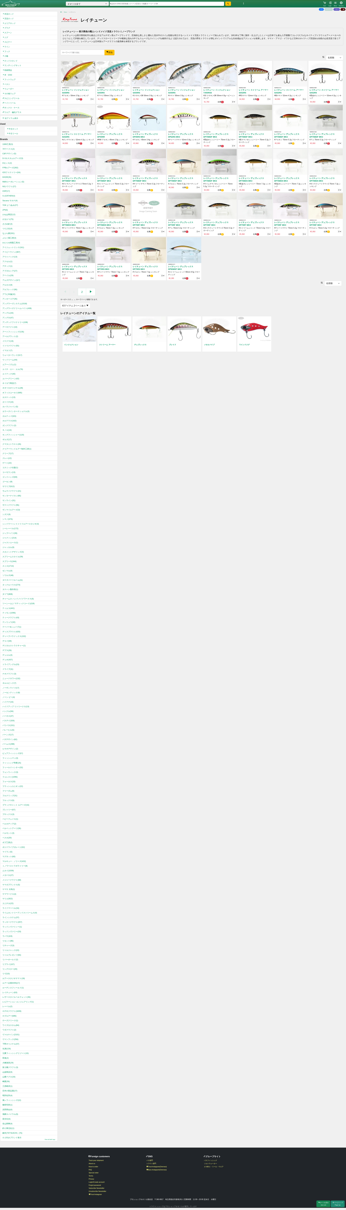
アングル (8, 313)
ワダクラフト (9, 1030)
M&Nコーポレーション (13, 182)
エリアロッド (10, 23)
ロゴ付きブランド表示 (28, 1138)
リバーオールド (10, 959)
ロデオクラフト (11, 1011)
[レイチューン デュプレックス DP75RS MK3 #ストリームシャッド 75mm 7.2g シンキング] (78, 250)
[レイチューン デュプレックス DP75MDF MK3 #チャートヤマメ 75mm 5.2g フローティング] (149, 162)
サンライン (8, 500)
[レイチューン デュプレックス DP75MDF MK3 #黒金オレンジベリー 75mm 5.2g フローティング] (219, 118)
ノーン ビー (8, 697)
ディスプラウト (11, 632)
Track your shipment (96, 1160)
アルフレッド (9, 289)
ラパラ (7, 936)
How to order (93, 1167)
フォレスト (10, 777)
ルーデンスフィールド (13, 988)
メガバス (8, 875)
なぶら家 (8, 233)
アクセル (7, 261)
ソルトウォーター (210, 1164)
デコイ (7, 641)
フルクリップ (9, 795)
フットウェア (10, 79)
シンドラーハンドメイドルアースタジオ (20, 524)
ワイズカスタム (10, 1025)
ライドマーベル (10, 908)
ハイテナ (8, 702)
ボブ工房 (7, 842)
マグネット (8, 856)
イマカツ (7, 350)
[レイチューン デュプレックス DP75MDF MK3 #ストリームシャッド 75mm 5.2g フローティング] (113, 162)
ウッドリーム (9, 360)
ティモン (9, 613)
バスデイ (8, 720)
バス (321, 9)
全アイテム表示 (11, 118)
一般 (343, 9)
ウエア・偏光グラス (12, 112)
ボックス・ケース (11, 108)
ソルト (337, 9)
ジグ (6, 37)
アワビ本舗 (8, 294)
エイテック (8, 374)
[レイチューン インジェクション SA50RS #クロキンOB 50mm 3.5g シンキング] (149, 74)
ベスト (7, 84)
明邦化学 (7, 1095)
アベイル (8, 275)
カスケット (8, 397)
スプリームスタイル (12, 557)
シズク (6, 514)
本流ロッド (9, 14)
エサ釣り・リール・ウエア (213, 1167)
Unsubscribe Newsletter (97, 1191)
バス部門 (149, 1160)
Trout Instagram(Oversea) (157, 1167)
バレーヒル (8, 730)
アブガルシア (9, 271)
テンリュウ (8, 622)
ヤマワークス (9, 894)
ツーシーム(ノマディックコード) (18, 603)
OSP (6, 191)
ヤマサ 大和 (8, 889)
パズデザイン (9, 739)
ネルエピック (9, 683)
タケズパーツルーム (12, 580)
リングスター (9, 969)
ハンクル (8, 711)
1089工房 (7, 144)
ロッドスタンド (11, 61)
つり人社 (7, 228)
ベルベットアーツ (11, 828)
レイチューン (9, 992)
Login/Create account (96, 1182)
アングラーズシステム (14, 303)
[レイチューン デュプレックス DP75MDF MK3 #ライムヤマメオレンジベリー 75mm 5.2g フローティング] (219, 162)
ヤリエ (7, 899)
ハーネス (8, 716)
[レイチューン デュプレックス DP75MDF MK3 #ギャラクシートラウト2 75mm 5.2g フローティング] (78, 162)
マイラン (7, 852)
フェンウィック (10, 772)
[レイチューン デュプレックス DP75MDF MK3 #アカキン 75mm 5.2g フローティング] (290, 118)
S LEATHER (8, 196)
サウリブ (8, 486)
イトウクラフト (10, 346)
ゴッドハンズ (9, 477)
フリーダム (8, 791)
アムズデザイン (11, 280)
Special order (94, 1173)
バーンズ (8, 735)
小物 (6, 56)
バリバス (8, 725)
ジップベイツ (9, 533)
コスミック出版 (10, 467)
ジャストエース (10, 542)
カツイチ (8, 402)
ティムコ (8, 608)
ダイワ (7, 594)
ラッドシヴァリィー (12, 927)
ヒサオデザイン (10, 749)
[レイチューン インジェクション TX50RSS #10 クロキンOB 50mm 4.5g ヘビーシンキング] (219, 74)
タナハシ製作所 (10, 589)
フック (7, 51)
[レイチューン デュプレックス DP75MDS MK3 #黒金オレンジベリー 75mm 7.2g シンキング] (255, 162)
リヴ (6, 974)
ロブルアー (9, 1016)
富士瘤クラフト (10, 1067)
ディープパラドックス (14, 636)
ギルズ (7, 439)
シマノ (7, 519)
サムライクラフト (11, 491)
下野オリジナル (10, 1044)
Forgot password (95, 1185)
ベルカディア (9, 824)
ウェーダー (9, 89)
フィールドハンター (12, 767)
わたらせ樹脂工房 (11, 243)
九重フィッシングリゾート (15, 1053)
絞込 (110, 52)
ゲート (7, 463)
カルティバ (9, 416)
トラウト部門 (151, 1164)
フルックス (8, 800)
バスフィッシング (210, 1160)
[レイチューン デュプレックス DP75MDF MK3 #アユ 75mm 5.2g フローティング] (325, 118)
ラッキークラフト (12, 922)
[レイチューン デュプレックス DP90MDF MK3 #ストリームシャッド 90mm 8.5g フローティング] (184, 250)
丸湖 (6, 1049)
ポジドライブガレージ (13, 847)
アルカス (7, 285)
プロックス (8, 814)
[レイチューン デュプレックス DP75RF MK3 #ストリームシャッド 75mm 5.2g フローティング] (255, 206)
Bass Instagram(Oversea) (157, 1170)
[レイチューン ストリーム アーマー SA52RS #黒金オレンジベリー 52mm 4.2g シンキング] (325, 74)
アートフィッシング (13, 332)
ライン (7, 47)
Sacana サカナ (10, 200)
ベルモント (8, 833)
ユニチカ (8, 903)
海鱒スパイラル (10, 1114)
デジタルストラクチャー (14, 645)
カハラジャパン (10, 406)
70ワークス (8, 149)
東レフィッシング (11, 1100)
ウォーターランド (12, 355)
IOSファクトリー (11, 172)
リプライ (8, 964)
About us (92, 1164)
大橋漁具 (8, 1063)
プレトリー (8, 810)
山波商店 (7, 1072)
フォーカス (8, 781)
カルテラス (9, 421)
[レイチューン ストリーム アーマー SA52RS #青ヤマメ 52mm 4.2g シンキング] (290, 74)
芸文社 (6, 1119)
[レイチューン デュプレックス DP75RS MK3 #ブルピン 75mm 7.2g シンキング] (149, 250)
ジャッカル (8, 547)
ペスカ (7, 838)
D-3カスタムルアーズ (12, 158)
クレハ (7, 458)
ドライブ (7, 669)
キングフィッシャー (13, 435)
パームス (8, 744)
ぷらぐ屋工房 (9, 238)
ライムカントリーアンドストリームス (19, 913)
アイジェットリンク (13, 247)
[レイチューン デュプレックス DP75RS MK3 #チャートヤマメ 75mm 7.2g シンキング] (113, 250)
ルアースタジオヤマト (13, 978)
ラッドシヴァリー (11, 931)
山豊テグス (8, 1077)
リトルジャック (10, 950)
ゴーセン (7, 482)
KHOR (6, 177)
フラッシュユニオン (12, 786)
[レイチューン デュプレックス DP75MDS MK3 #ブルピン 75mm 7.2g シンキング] (113, 206)
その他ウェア (10, 93)
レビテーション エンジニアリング (18, 1002)
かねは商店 (8, 214)
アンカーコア (9, 299)
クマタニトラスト (11, 444)
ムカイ (8, 870)
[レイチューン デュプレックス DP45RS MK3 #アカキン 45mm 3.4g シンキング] (149, 118)
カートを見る (324, 1204)
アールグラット (10, 336)
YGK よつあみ (10, 205)
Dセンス (7, 163)
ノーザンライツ (10, 688)
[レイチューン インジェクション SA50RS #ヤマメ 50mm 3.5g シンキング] (184, 74)
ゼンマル (7, 571)
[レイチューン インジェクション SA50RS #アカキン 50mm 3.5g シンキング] (78, 74)
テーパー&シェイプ (11, 627)
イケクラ (8, 341)
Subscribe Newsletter (96, 1188)
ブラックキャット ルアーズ (15, 805)
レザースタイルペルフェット (16, 997)
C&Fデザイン (9, 153)
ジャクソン (9, 538)
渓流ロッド (9, 18)
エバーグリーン (10, 378)
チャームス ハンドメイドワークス (18, 599)
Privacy (91, 1179)
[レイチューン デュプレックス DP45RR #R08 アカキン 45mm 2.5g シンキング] (113, 118)
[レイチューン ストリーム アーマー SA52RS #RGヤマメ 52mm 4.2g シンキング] (255, 74)
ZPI (5, 210)
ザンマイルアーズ (11, 510)
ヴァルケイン (10, 1034)
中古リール (13, 133)
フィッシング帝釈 (11, 763)
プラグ (7, 28)
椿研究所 (7, 1105)
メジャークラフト (11, 880)
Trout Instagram (96, 1194)
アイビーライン (11, 252)
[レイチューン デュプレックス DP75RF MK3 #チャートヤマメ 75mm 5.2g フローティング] (290, 206)
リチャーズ (8, 945)
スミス (8, 566)
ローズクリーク (10, 1020)
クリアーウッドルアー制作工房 (16, 449)
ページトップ (338, 1204)
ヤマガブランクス (11, 885)
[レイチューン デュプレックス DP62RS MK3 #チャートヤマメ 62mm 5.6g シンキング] (184, 118)
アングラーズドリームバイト (17, 308)
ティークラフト (10, 617)
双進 (5, 1058)
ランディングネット (12, 65)
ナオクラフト (9, 674)
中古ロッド (13, 129)
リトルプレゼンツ (11, 955)
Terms (91, 1176)
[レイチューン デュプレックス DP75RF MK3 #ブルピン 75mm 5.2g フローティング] (325, 206)
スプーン (8, 33)
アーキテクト (9, 327)
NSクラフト (9, 186)
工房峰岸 (7, 1086)
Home (65, 12)
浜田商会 (7, 1109)
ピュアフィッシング (12, 753)
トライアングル (10, 664)
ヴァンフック (10, 1039)
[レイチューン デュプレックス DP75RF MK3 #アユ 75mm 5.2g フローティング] (184, 206)
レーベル (7, 1006)
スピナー (8, 42)
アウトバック (9, 257)
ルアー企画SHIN (11, 983)
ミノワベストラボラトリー (15, 866)
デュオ (7, 660)
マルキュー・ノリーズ (14, 861)
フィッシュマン (10, 758)
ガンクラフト (9, 425)
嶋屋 (6, 1081)
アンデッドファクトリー (15, 322)
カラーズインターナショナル (15, 411)
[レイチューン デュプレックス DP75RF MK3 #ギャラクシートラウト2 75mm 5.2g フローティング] (219, 206)
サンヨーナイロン (11, 496)
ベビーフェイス (10, 819)
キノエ (7, 430)
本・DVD (8, 75)
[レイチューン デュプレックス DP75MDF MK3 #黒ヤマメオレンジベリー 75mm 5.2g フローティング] (255, 118)
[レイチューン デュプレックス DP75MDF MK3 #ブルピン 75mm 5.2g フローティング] (184, 162)
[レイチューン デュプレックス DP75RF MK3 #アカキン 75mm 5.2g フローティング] (149, 206)
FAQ (90, 1170)
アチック (7, 266)
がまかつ (8, 219)
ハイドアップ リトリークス (15, 706)
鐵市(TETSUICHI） (12, 1133)
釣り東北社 (8, 1128)
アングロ (8, 318)
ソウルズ (8, 575)
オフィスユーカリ (12, 393)
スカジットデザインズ (13, 552)
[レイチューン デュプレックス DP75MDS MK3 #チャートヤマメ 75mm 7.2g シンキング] (78, 206)
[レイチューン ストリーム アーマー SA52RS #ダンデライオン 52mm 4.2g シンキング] (78, 118)
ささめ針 (7, 224)
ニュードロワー (11, 678)
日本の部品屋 (9, 1091)
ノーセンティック (11, 692)
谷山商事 (7, 1124)
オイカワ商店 (9, 383)
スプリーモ (9, 561)
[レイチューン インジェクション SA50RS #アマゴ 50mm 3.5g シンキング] (113, 74)
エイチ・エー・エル (12, 369)
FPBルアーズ (10, 168)
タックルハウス (11, 585)
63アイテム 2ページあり (74, 305)
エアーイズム (9, 364)
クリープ (8, 453)
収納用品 (8, 70)
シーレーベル (10, 528)
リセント (8, 941)
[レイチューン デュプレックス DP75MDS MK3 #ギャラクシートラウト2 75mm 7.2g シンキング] (325, 162)
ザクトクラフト (10, 505)
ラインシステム (10, 917)
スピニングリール (11, 98)
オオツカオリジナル (12, 388)
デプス (7, 650)
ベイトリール (10, 103)
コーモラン (8, 472)
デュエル (7, 655)
